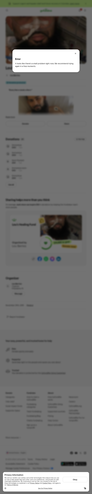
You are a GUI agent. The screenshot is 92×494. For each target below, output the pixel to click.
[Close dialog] (75, 53)
